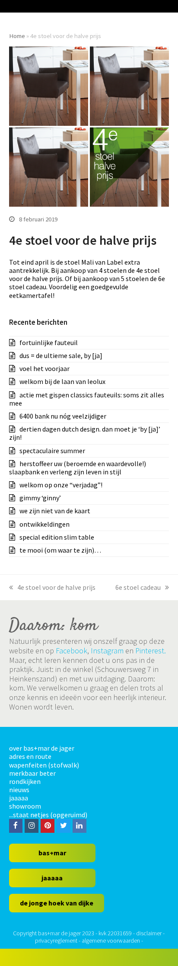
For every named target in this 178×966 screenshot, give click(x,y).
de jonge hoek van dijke (56, 903)
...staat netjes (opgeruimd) (48, 814)
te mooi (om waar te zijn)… (60, 550)
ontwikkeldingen (44, 524)
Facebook (71, 651)
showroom (25, 806)
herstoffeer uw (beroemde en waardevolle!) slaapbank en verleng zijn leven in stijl (77, 467)
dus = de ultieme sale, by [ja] (60, 355)
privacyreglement (56, 940)
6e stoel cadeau (138, 587)
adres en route (30, 756)
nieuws (19, 789)
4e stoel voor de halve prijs (56, 587)
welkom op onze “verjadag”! (60, 484)
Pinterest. (150, 651)
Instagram (107, 651)
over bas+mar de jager (41, 748)
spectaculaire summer (52, 450)
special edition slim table (56, 537)
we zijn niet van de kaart (54, 510)
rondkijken (25, 781)
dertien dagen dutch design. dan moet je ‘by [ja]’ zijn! (84, 433)
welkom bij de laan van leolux (62, 381)
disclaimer (149, 933)
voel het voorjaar (44, 368)
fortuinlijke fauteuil (48, 342)
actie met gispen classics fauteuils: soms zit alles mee (86, 398)
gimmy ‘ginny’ (40, 497)
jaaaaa (18, 797)
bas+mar (52, 852)
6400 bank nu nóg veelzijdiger (62, 416)
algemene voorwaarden (111, 940)
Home (17, 36)
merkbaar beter (32, 773)
